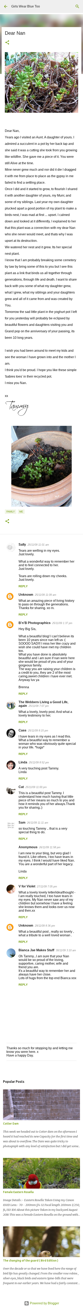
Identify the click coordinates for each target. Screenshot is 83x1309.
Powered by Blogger (44, 1303)
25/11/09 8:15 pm (38, 730)
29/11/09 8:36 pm (45, 925)
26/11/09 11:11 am (37, 822)
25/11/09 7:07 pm (39, 705)
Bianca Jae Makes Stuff (36, 950)
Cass (22, 730)
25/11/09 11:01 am (38, 544)
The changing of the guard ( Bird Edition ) (30, 1260)
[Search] (77, 6)
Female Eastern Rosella (18, 1192)
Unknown (26, 594)
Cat (21, 787)
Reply (23, 586)
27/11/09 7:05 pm (47, 886)
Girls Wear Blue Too (25, 6)
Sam (22, 822)
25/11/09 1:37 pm (62, 623)
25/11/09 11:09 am (45, 594)
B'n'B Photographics (35, 623)
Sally (22, 544)
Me (21, 511)
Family (10, 511)
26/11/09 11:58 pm (49, 847)
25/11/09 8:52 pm (39, 762)
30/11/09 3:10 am (66, 950)
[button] (7, 43)
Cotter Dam (11, 1123)
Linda (23, 762)
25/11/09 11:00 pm (36, 787)
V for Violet (27, 886)
